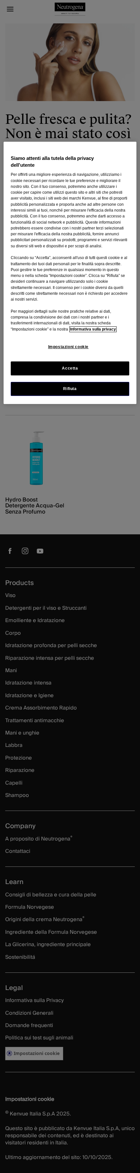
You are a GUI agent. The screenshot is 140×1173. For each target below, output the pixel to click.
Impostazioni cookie (68, 347)
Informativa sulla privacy (93, 329)
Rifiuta (70, 388)
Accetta (70, 368)
